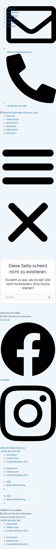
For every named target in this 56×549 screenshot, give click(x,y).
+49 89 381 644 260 (10, 451)
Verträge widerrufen (31, 489)
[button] (28, 194)
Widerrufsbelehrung (15, 485)
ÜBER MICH (12, 129)
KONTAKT (11, 133)
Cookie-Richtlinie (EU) (17, 461)
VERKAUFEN (12, 119)
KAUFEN (10, 116)
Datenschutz (12, 458)
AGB (8, 481)
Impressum (11, 454)
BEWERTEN (12, 123)
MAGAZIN (11, 126)
